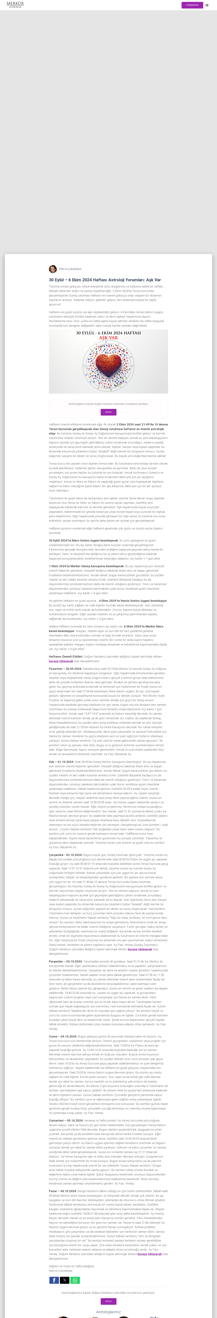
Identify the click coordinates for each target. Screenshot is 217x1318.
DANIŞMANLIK (192, 5)
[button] (54, 1280)
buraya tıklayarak (61, 661)
